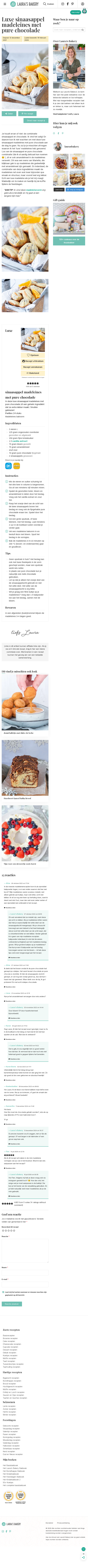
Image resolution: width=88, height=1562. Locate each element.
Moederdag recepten (11, 1440)
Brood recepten (9, 1384)
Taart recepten (9, 1361)
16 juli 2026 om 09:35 (31, 1174)
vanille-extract (19, 441)
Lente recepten (9, 1406)
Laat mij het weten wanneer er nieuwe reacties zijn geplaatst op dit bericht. (26, 1293)
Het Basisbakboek (10, 1465)
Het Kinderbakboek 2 (11, 1479)
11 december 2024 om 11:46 (25, 1106)
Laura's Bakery (24, 4)
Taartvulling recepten (11, 1367)
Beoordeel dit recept (10, 1227)
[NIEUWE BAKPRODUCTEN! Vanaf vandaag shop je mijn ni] (77, 161)
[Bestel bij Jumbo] (16, 466)
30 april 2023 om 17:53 (19, 1026)
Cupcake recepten (10, 1347)
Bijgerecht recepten (11, 1378)
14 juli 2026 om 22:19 (17, 1151)
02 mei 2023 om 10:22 (31, 1045)
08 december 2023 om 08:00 (29, 1086)
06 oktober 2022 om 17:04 (20, 883)
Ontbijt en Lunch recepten (14, 1392)
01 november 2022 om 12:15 (20, 993)
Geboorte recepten (11, 1426)
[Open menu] (5, 4)
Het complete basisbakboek (14, 1485)
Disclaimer (49, 1523)
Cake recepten (9, 1341)
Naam (5, 1267)
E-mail (5, 1279)
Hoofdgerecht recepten (12, 1386)
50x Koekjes (8, 1482)
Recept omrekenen (32, 367)
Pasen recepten (9, 1434)
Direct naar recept (35, 120)
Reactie (6, 1236)
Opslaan (34, 355)
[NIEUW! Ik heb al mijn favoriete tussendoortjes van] (77, 178)
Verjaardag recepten (11, 1428)
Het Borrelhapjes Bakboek (14, 1471)
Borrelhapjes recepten (12, 1381)
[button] (28, 383)
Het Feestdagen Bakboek (13, 1477)
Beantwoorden (10, 908)
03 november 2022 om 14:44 (33, 1007)
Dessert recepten (10, 1350)
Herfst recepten (9, 1412)
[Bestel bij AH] (8, 466)
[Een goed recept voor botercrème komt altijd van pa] (61, 178)
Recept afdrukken (34, 361)
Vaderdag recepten (11, 1443)
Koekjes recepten (10, 1355)
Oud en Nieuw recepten (13, 1454)
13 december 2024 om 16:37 (33, 1130)
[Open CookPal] (84, 11)
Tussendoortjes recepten (13, 1364)
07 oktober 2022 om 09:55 (33, 914)
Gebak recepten (9, 1352)
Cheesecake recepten (12, 1344)
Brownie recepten (10, 1338)
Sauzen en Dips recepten (13, 1395)
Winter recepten (9, 1415)
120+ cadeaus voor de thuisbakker (69, 241)
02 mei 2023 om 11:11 (24, 1067)
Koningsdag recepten (12, 1437)
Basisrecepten (9, 1335)
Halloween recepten (11, 1446)
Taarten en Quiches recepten (15, 1398)
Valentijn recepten (10, 1431)
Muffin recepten (9, 1358)
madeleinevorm (34, 190)
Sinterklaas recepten (11, 1448)
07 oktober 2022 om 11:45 (20, 965)
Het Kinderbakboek (11, 1474)
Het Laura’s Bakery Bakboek (15, 1468)
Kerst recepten (9, 1451)
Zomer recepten (9, 1409)
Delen (10, 114)
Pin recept (28, 114)
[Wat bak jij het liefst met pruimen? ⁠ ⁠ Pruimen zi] (61, 161)
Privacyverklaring (63, 1523)
